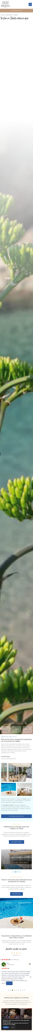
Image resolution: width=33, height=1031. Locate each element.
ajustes (13, 1024)
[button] (30, 4)
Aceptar (6, 1027)
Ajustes (12, 1027)
